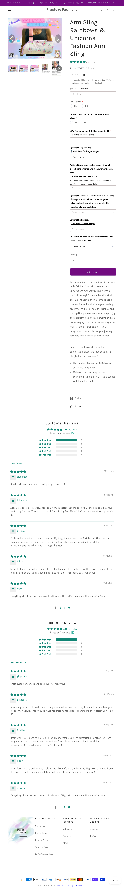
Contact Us (40, 825)
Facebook (67, 836)
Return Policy (41, 832)
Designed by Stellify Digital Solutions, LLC (71, 885)
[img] (18, 471)
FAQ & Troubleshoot (44, 854)
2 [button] (60, 607)
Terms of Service (43, 847)
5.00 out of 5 (70, 429)
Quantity (73, 254)
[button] (9, 9)
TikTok (66, 843)
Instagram (67, 829)
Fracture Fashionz (50, 885)
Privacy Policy (41, 840)
